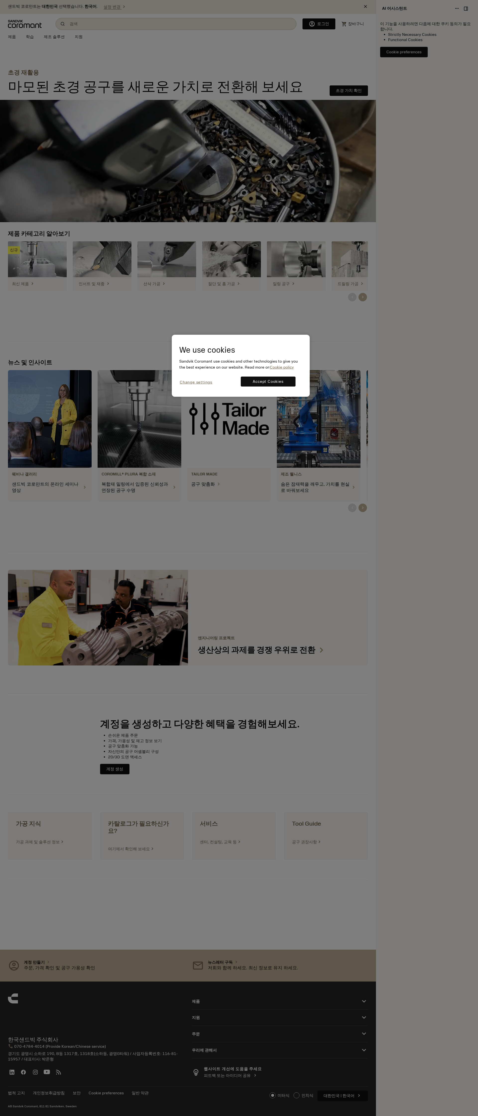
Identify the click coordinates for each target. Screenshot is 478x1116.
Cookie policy (282, 367)
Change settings (196, 382)
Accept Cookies (268, 381)
